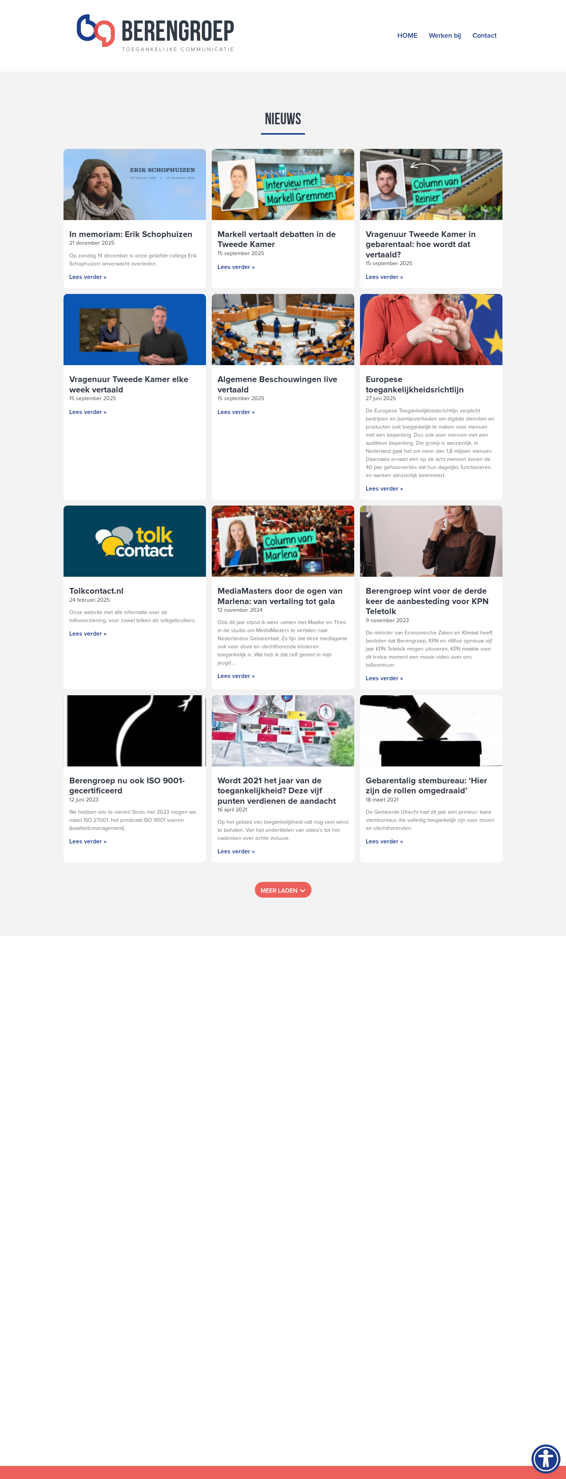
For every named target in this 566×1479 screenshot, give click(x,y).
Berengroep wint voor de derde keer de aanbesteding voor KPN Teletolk (427, 601)
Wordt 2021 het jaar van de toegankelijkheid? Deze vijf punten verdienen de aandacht (277, 791)
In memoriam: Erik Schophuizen (131, 234)
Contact (484, 35)
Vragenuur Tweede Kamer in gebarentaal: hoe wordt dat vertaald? (421, 244)
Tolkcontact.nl (96, 591)
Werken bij (445, 35)
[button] (283, 890)
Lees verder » (88, 277)
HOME (407, 35)
